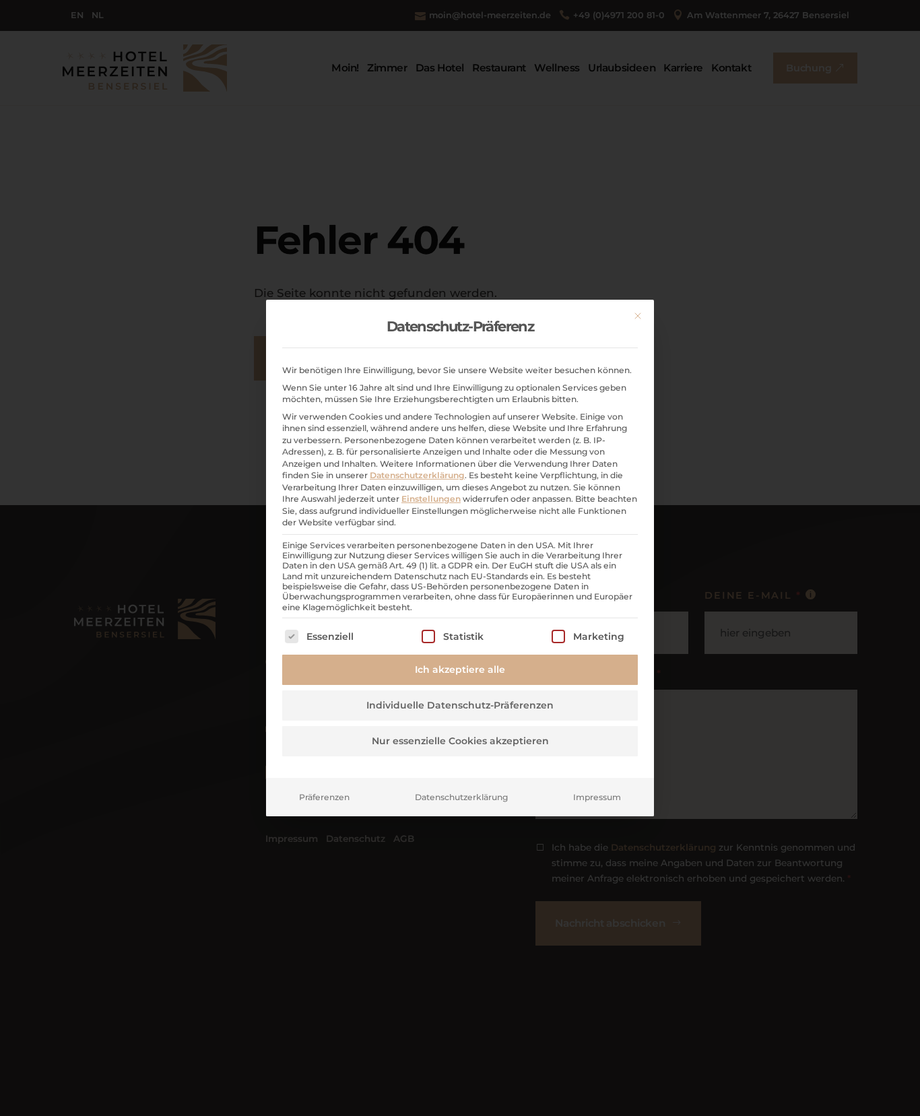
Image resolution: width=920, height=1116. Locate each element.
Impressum (597, 797)
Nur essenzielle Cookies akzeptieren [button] (460, 741)
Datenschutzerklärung (417, 475)
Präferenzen (324, 797)
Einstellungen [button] (431, 499)
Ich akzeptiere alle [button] (460, 669)
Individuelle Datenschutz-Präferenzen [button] (460, 705)
